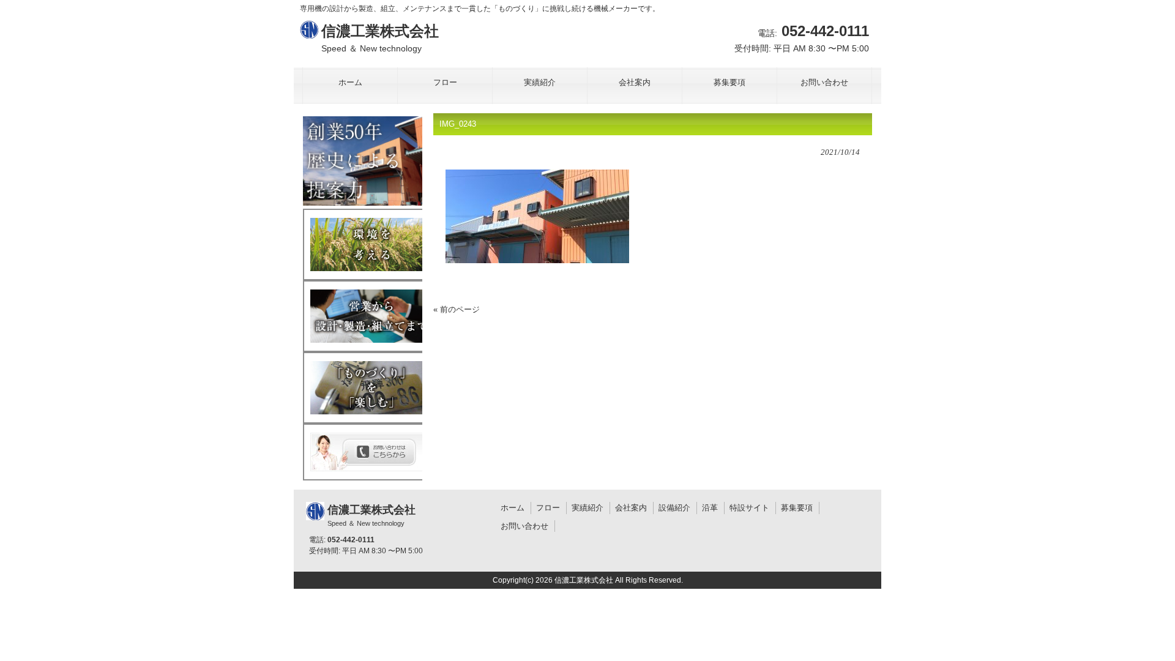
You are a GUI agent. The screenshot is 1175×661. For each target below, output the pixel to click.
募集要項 (797, 507)
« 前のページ (456, 309)
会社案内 (631, 507)
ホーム (512, 507)
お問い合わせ (524, 526)
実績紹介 (587, 507)
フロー (548, 507)
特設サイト (749, 507)
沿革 (710, 507)
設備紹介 (674, 507)
